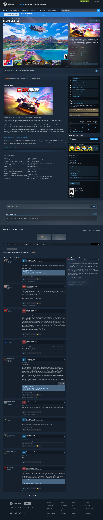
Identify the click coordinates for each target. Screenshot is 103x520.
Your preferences (96, 230)
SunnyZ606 (10, 467)
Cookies (73, 513)
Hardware (63, 510)
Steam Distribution (51, 513)
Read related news (74, 173)
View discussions (73, 175)
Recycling (63, 513)
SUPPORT (43, 4)
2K (81, 55)
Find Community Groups (75, 177)
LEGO (76, 162)
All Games (5, 18)
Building (75, 63)
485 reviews (9, 361)
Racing (71, 63)
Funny (84, 63)
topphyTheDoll (11, 401)
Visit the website (74, 166)
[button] (6, 10)
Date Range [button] (35, 244)
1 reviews (9, 420)
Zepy (8, 310)
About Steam (50, 505)
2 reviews (9, 436)
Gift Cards (49, 516)
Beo (8, 285)
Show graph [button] (94, 244)
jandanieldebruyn (11, 451)
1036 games (9, 360)
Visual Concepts (85, 53)
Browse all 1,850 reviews (34, 495)
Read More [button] (61, 383)
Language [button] (26, 244)
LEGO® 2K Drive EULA (75, 115)
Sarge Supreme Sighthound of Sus (14, 259)
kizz (8, 341)
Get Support (88, 510)
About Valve (64, 505)
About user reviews (87, 230)
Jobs (62, 508)
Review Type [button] (7, 244)
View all (95, 213)
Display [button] (51, 244)
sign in (91, 1)
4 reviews (9, 453)
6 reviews (9, 469)
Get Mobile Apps (89, 508)
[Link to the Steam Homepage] (9, 5)
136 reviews (9, 404)
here (32, 218)
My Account (88, 513)
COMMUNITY (29, 4)
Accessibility (75, 508)
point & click (10, 358)
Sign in (6, 70)
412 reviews (9, 262)
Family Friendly (90, 63)
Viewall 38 (95, 148)
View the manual (74, 169)
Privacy (73, 505)
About (36, 4)
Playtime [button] (44, 244)
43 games (9, 342)
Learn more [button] (94, 139)
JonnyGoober (10, 418)
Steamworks (50, 510)
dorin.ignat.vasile (11, 435)
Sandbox (80, 63)
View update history (74, 171)
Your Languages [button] (11, 249)
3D (94, 63)
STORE (22, 4)
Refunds (74, 516)
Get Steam (88, 505)
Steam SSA (50, 508)
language (96, 1)
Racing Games (12, 18)
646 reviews (9, 312)
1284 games (9, 311)
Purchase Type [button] (17, 244)
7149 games (9, 261)
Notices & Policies (76, 510)
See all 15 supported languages (76, 131)
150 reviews (9, 288)
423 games (9, 403)
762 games (9, 287)
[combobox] (79, 10)
